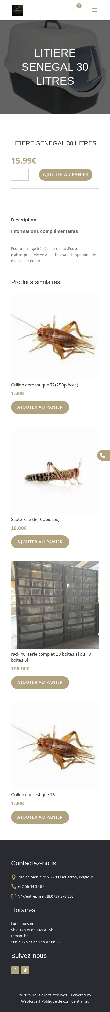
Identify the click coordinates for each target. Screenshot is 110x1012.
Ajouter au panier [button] (40, 407)
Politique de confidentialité (65, 1001)
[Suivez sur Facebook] (15, 970)
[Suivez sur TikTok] (25, 970)
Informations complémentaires (44, 231)
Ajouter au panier (65, 174)
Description (23, 219)
